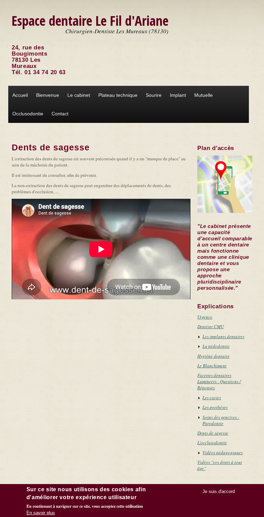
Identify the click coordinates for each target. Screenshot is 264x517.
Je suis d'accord (218, 491)
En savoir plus (40, 512)
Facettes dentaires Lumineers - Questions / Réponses (219, 381)
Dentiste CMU (210, 326)
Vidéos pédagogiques (222, 452)
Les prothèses (215, 407)
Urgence (204, 317)
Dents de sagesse (212, 433)
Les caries (211, 397)
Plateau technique (118, 95)
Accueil (20, 95)
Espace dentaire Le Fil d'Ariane (90, 20)
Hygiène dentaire (213, 356)
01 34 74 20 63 (45, 72)
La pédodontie (216, 346)
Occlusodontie (27, 113)
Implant (178, 95)
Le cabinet (78, 95)
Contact (60, 113)
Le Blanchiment (212, 366)
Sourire (154, 95)
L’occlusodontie (212, 442)
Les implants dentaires (223, 336)
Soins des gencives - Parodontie (220, 420)
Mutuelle (203, 95)
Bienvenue (47, 95)
